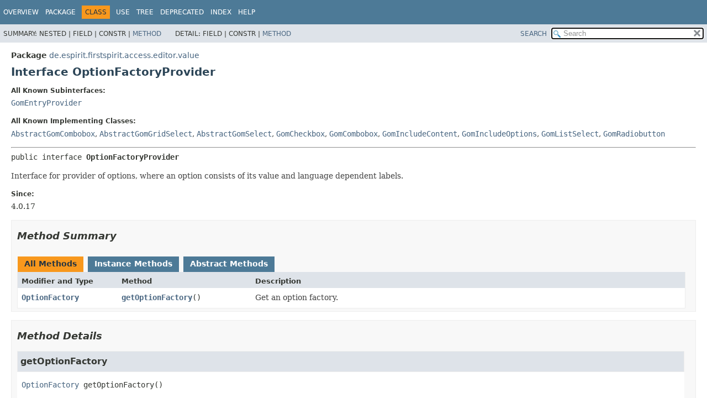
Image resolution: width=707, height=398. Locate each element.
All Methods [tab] (50, 263)
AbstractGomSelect (234, 133)
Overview (21, 12)
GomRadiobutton (634, 133)
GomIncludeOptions (499, 133)
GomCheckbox (300, 133)
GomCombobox (353, 133)
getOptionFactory (157, 297)
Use (123, 12)
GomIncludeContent (419, 133)
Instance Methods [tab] (133, 263)
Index (220, 12)
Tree (145, 12)
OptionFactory (50, 297)
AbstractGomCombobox (53, 133)
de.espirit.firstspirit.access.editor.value (124, 55)
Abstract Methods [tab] (229, 263)
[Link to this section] (124, 236)
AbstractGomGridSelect (145, 133)
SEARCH (533, 34)
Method (147, 34)
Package (60, 12)
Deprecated (182, 12)
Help (246, 12)
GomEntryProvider (46, 102)
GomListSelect (570, 133)
